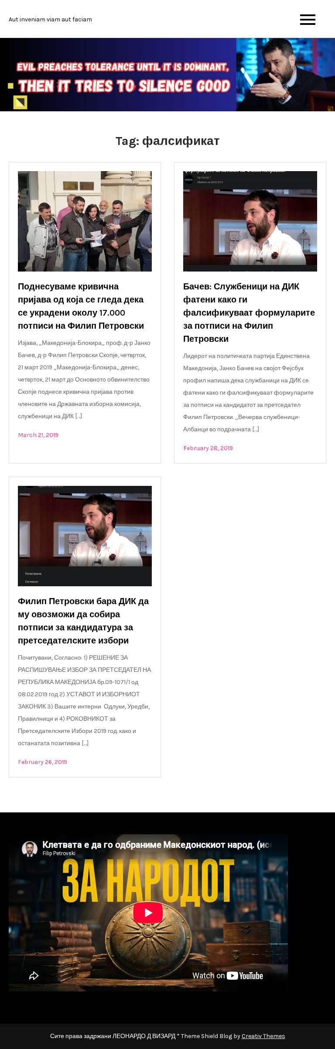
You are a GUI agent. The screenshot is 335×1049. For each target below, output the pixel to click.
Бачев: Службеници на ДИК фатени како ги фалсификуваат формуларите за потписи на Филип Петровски (249, 313)
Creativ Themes (263, 1036)
